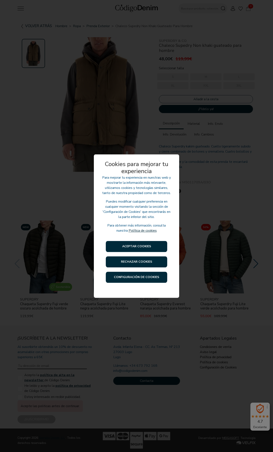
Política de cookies (143, 230)
